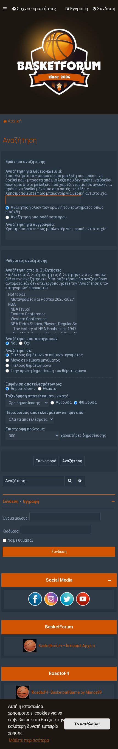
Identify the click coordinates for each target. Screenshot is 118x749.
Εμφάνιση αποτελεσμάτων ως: (33, 384)
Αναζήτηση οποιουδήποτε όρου (38, 217)
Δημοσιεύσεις (23, 388)
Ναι (13, 343)
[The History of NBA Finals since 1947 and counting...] (41, 329)
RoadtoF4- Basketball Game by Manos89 (67, 692)
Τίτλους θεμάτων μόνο (30, 365)
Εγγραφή (31, 501)
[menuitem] (34, 8)
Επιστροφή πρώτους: (25, 429)
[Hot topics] (41, 294)
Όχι (26, 343)
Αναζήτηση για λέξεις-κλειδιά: (33, 171)
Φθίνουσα (87, 402)
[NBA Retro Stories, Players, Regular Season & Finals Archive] (41, 324)
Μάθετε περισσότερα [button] (29, 740)
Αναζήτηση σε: (18, 350)
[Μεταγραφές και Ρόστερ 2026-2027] (41, 299)
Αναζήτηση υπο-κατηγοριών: (31, 338)
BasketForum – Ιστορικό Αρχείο (67, 646)
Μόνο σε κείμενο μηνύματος (35, 360)
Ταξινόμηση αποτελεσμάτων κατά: (37, 396)
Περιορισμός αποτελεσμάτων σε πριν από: (45, 412)
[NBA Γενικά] (41, 309)
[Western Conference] (41, 319)
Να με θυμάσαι (20, 540)
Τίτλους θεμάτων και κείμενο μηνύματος (46, 355)
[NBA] (41, 304)
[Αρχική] (59, 57)
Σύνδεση (10, 501)
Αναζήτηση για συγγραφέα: (30, 224)
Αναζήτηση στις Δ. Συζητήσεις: (34, 270)
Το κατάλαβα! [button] (87, 724)
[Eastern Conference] (41, 314)
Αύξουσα (63, 402)
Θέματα (49, 388)
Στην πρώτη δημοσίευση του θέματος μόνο (48, 370)
